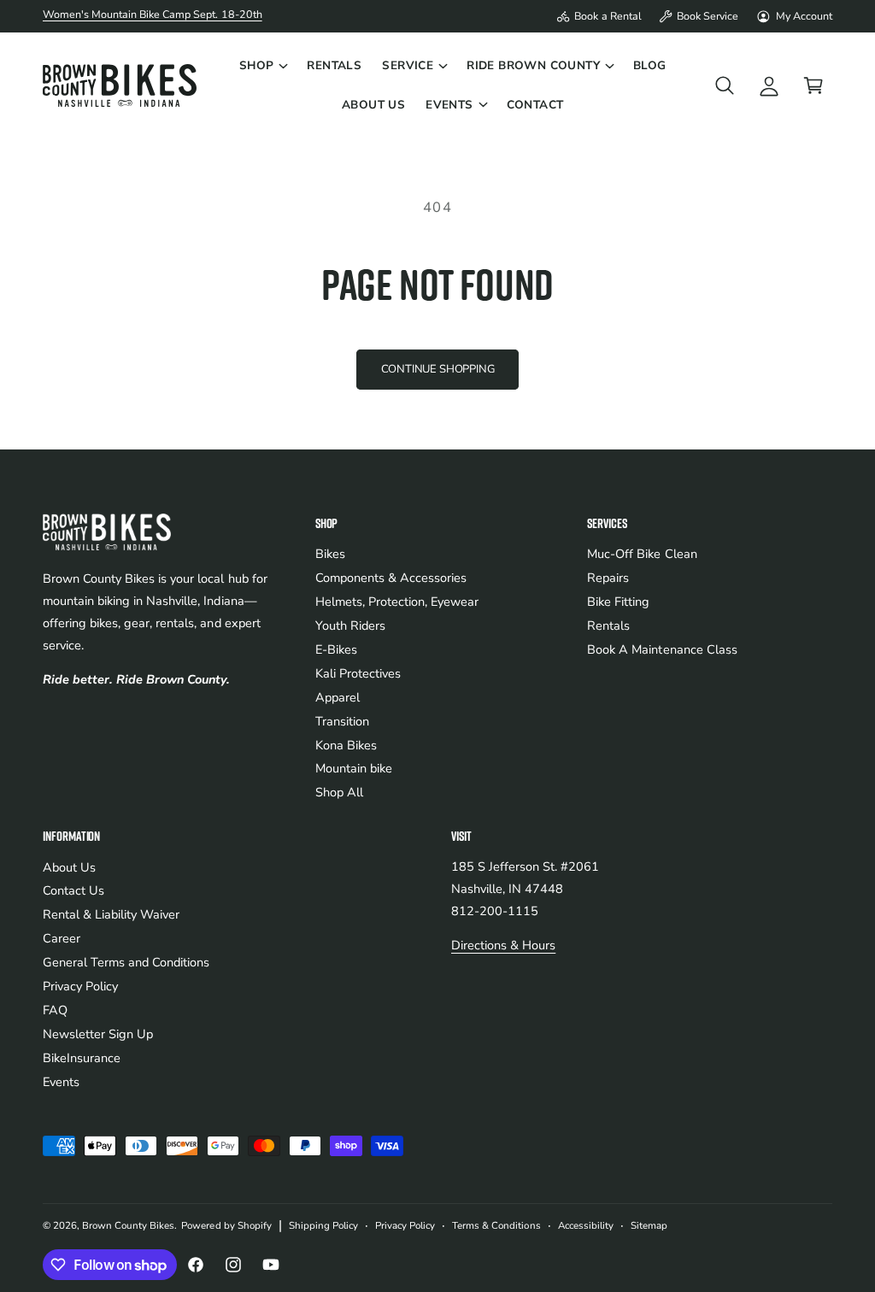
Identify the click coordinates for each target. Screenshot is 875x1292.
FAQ (55, 1010)
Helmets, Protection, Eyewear (397, 601)
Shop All (339, 792)
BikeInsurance (81, 1057)
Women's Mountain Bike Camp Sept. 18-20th (152, 14)
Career (61, 938)
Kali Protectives (358, 673)
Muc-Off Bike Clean (641, 553)
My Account (804, 16)
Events (61, 1081)
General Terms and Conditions (126, 962)
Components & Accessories (391, 577)
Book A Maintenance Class (662, 649)
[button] (263, 65)
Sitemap (649, 1225)
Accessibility (586, 1225)
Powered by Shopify (226, 1225)
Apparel (337, 697)
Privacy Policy (80, 986)
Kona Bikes (346, 745)
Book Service (707, 16)
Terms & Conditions (496, 1225)
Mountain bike (353, 768)
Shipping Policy (323, 1225)
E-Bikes (336, 649)
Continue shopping (438, 369)
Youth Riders (350, 625)
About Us (69, 867)
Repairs (608, 577)
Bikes (330, 553)
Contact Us (73, 890)
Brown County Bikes (128, 1225)
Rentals (608, 625)
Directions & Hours (503, 945)
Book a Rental (607, 16)
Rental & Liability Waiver (111, 914)
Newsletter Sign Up (98, 1033)
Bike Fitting (618, 601)
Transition (342, 721)
